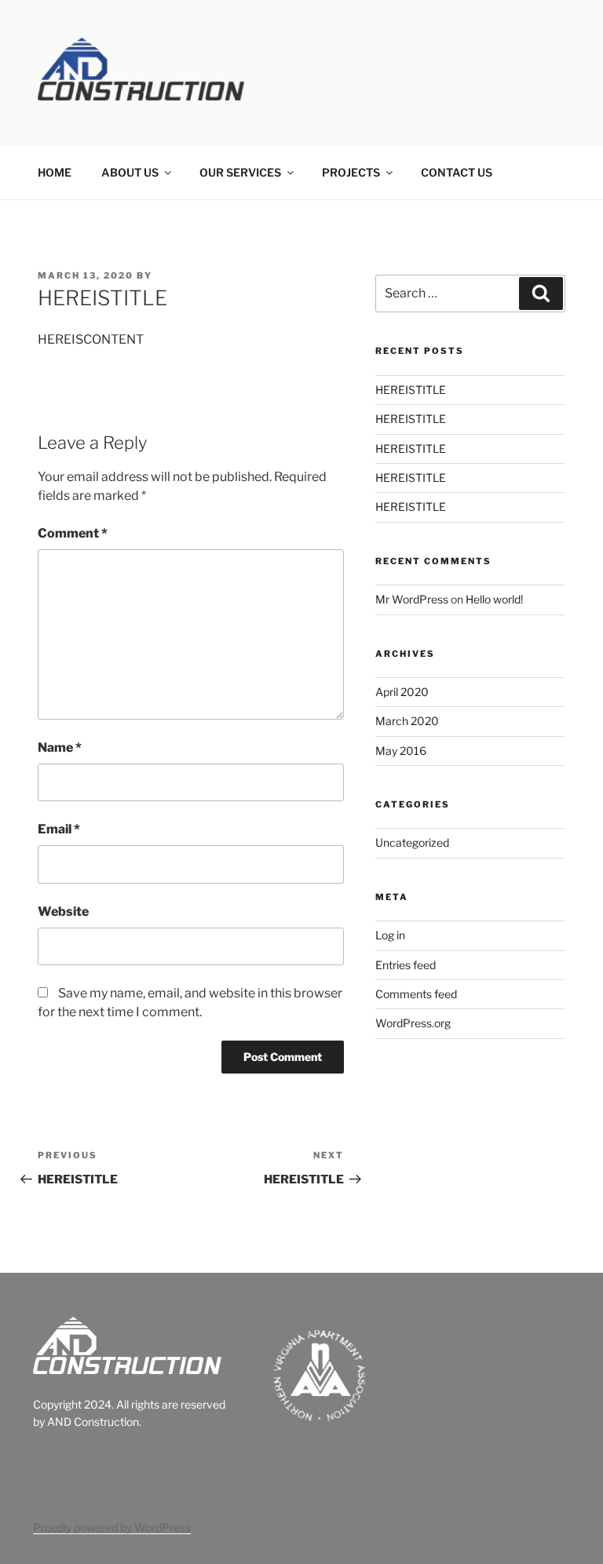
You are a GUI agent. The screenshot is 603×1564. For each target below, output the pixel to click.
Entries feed (405, 965)
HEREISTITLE (410, 389)
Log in (390, 935)
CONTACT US (456, 172)
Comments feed (416, 994)
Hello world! (494, 599)
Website (63, 911)
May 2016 (400, 750)
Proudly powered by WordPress (112, 1527)
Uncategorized (412, 842)
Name (60, 747)
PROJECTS (351, 172)
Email (59, 829)
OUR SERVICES (240, 172)
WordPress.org (413, 1023)
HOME (54, 172)
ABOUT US (130, 172)
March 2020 (407, 720)
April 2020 (402, 691)
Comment (73, 533)
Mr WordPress (411, 599)
